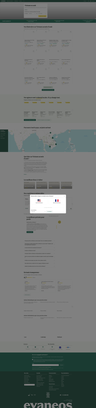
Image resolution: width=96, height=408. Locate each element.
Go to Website (49, 211)
